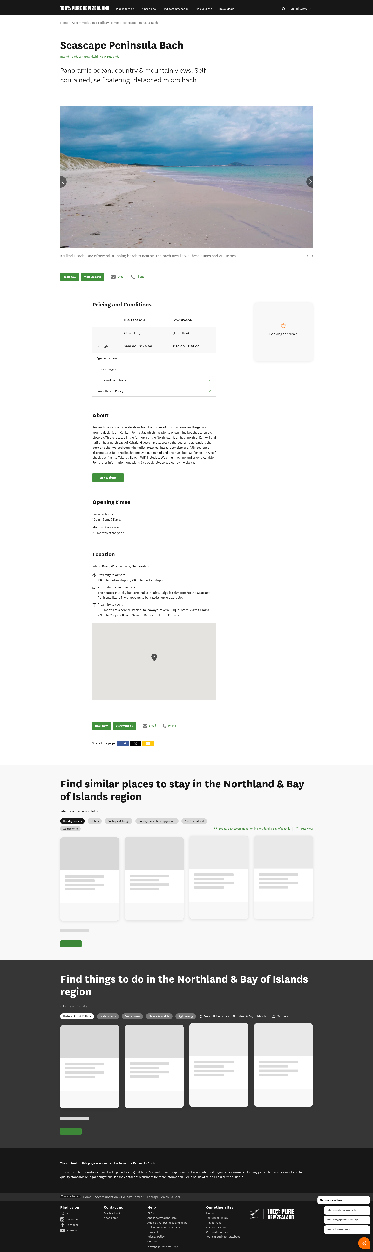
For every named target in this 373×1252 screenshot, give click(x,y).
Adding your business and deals (167, 1222)
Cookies (152, 1241)
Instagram (72, 1219)
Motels (95, 821)
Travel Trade (213, 1222)
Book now (69, 277)
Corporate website (217, 1232)
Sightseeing (185, 1016)
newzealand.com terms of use (220, 1177)
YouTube (71, 1230)
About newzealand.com (162, 1218)
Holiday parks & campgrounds (157, 821)
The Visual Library (217, 1218)
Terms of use (155, 1232)
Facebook (72, 1225)
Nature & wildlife (159, 1016)
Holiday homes (72, 821)
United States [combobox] (299, 8)
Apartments (70, 828)
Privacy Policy (156, 1236)
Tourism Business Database (223, 1236)
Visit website (92, 277)
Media (210, 1213)
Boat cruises (132, 1016)
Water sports (108, 1016)
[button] (125, 9)
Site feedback (112, 1213)
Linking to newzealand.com (164, 1227)
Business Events (216, 1227)
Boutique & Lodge (119, 821)
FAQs (150, 1213)
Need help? (111, 1218)
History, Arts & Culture (77, 1016)
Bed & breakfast (194, 821)
